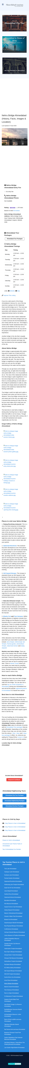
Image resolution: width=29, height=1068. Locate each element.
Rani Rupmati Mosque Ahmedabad (13, 925)
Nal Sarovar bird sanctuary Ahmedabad (14, 1029)
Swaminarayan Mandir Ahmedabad (13, 922)
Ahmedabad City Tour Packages (14, 795)
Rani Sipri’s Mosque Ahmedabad (13, 951)
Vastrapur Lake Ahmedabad (11, 871)
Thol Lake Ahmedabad (10, 868)
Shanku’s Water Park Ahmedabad (13, 916)
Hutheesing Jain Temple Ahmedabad (14, 884)
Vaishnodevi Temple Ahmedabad (13, 948)
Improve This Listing (9, 295)
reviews (16, 210)
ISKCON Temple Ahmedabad (12, 974)
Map (18, 291)
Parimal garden (11, 644)
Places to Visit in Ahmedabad (11, 840)
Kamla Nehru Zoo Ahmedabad (12, 977)
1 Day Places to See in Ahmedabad (14, 823)
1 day (13, 733)
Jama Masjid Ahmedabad (11, 891)
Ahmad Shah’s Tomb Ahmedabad (13, 955)
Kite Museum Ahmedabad (11, 903)
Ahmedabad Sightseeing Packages (14, 800)
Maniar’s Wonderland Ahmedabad (13, 913)
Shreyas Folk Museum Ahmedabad (13, 958)
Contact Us (20, 737)
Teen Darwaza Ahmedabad (11, 990)
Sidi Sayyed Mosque (9, 573)
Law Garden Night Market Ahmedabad (14, 1047)
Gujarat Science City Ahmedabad (13, 906)
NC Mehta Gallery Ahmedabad (12, 967)
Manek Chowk (14, 663)
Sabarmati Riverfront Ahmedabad (13, 881)
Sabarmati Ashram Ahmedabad (12, 897)
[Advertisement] (14, 94)
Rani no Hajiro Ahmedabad (11, 993)
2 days (18, 733)
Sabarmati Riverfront (10, 545)
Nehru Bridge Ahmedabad (11, 983)
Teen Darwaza (18, 616)
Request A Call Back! (14, 779)
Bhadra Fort (7, 616)
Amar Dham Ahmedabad (10, 980)
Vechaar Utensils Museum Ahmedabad (14, 932)
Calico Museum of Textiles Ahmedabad (14, 935)
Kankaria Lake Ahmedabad (11, 875)
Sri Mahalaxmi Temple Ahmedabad (13, 996)
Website (12, 291)
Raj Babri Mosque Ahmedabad (12, 964)
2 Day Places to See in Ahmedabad (14, 827)
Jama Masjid (10, 642)
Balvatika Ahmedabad (10, 900)
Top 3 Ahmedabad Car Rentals (12, 849)
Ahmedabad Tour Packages (15, 238)
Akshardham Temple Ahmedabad (13, 961)
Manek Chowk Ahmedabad (11, 986)
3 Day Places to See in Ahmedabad (14, 830)
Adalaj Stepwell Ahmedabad (11, 910)
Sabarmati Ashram (12, 646)
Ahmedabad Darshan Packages (14, 806)
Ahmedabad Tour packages (14, 727)
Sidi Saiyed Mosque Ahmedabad (13, 970)
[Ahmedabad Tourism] (14, 5)
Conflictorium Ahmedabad (11, 929)
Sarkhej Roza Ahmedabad (11, 894)
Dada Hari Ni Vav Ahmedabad (12, 887)
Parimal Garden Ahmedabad (11, 878)
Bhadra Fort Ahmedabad (10, 919)
